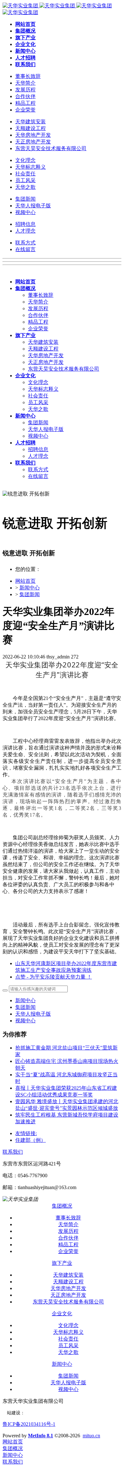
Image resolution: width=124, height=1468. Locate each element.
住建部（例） (30, 1140)
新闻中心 (29, 587)
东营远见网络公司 (42, 1412)
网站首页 (25, 581)
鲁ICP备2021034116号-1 (29, 1424)
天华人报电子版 (33, 1014)
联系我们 (13, 1152)
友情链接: (26, 1133)
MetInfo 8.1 (40, 1435)
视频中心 (25, 1020)
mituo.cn (91, 1435)
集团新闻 (29, 594)
